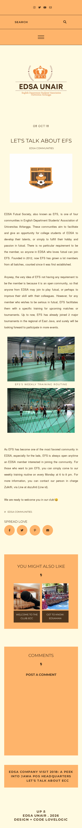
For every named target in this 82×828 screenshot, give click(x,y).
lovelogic (56, 820)
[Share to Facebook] (9, 530)
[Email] (47, 530)
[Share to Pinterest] (35, 530)
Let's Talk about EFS (41, 141)
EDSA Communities (41, 148)
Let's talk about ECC (47, 781)
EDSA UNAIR (34, 816)
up (40, 812)
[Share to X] (22, 530)
